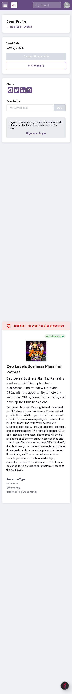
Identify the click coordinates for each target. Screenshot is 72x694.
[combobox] (47, 5)
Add (59, 107)
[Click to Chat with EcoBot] (64, 685)
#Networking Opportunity (21, 491)
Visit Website (36, 65)
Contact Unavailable (36, 56)
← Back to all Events (19, 26)
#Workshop (13, 487)
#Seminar (12, 483)
